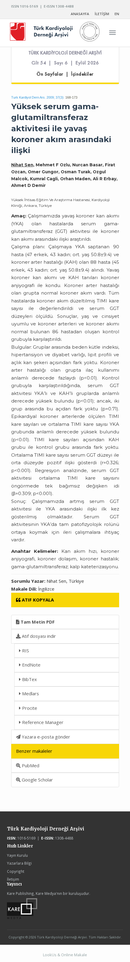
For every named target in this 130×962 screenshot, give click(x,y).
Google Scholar (37, 780)
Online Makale (74, 954)
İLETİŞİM (102, 13)
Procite (29, 708)
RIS (25, 650)
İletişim (13, 879)
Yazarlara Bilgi (19, 863)
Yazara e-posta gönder (45, 737)
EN (117, 13)
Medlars (30, 693)
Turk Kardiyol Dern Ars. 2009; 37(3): (37, 97)
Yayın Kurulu (17, 855)
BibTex (29, 679)
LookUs (50, 954)
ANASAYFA (80, 13)
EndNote (31, 665)
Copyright (15, 871)
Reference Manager (42, 722)
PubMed (30, 765)
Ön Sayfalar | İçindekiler (65, 74)
